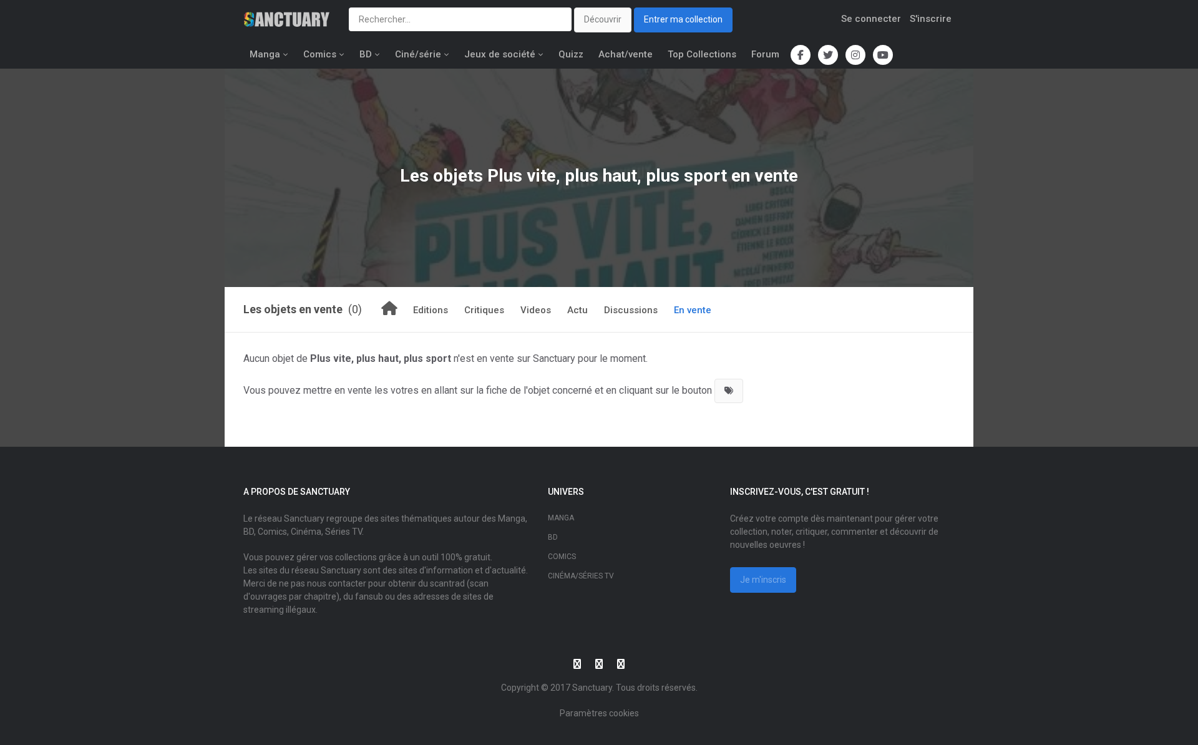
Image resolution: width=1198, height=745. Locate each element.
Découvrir (602, 19)
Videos (535, 310)
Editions (430, 310)
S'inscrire (931, 18)
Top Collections (702, 54)
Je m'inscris (763, 580)
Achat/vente (625, 54)
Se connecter (871, 18)
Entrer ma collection (683, 19)
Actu (577, 310)
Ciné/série (418, 54)
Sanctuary (592, 688)
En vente (692, 310)
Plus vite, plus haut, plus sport (607, 175)
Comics (319, 54)
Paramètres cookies (599, 713)
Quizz (570, 54)
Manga (265, 54)
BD (365, 54)
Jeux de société (499, 54)
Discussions (631, 310)
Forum (765, 54)
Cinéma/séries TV (581, 576)
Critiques (484, 310)
